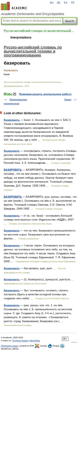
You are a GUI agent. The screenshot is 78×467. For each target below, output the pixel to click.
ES (65, 3)
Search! (69, 20)
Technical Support (20, 340)
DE (58, 3)
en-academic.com (14, 6)
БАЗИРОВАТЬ (13, 169)
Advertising (35, 340)
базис (67, 99)
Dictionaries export (9, 346)
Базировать (12, 245)
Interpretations (20, 37)
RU (51, 3)
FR (72, 3)
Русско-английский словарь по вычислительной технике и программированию (39, 30)
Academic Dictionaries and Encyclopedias (32, 14)
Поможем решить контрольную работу (45, 94)
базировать (12, 119)
